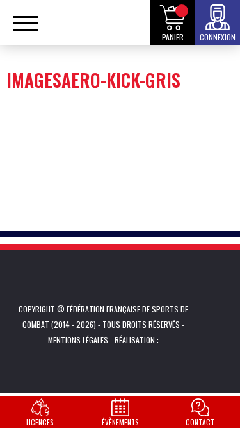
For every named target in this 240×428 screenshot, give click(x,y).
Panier (173, 36)
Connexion (218, 36)
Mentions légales (78, 339)
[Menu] (25, 29)
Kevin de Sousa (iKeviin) (178, 340)
